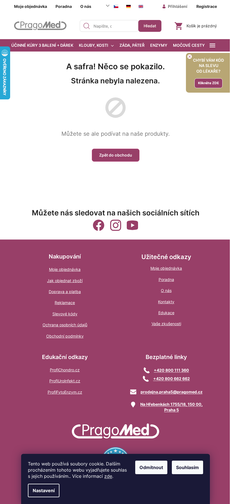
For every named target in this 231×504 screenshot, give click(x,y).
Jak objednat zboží (65, 280)
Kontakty (166, 301)
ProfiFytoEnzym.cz (65, 392)
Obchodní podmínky (65, 336)
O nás (85, 6)
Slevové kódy (64, 313)
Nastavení (44, 490)
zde (108, 476)
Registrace (206, 6)
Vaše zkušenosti (166, 323)
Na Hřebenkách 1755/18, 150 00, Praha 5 (171, 407)
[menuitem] (42, 45)
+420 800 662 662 (171, 378)
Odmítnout (151, 467)
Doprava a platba (65, 291)
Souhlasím (187, 467)
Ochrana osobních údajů (65, 324)
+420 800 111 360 (171, 370)
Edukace (166, 312)
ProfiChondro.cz (65, 369)
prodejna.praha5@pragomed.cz (172, 391)
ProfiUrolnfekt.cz (64, 380)
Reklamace (65, 302)
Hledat (150, 25)
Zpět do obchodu (115, 155)
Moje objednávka (30, 6)
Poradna (63, 6)
